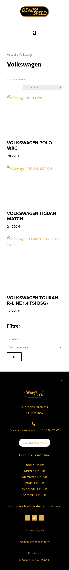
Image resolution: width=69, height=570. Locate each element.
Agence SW (28, 559)
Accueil (11, 54)
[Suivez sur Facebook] (41, 518)
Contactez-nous (34, 442)
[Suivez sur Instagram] (27, 518)
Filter (14, 356)
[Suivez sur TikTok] (34, 518)
